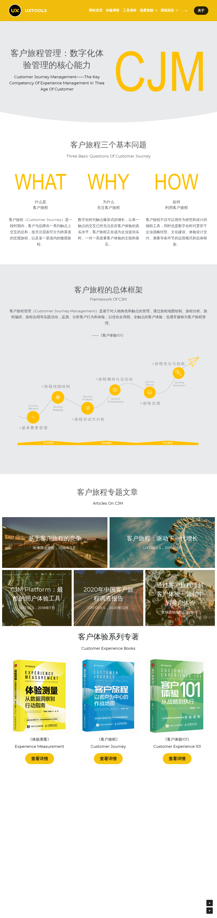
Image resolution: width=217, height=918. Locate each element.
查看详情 (39, 758)
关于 (201, 10)
